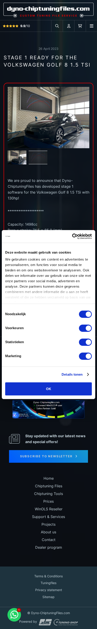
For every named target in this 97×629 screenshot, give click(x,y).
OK (48, 389)
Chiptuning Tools (48, 493)
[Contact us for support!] (14, 615)
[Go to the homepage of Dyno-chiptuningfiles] (48, 10)
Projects (48, 524)
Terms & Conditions (48, 576)
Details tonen (72, 374)
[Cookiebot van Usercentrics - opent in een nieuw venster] (72, 236)
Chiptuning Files (48, 486)
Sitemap (48, 597)
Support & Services (48, 516)
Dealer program (48, 547)
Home (49, 478)
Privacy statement (48, 590)
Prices (48, 501)
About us (48, 532)
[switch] (85, 328)
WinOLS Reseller (48, 509)
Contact (48, 539)
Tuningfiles (48, 583)
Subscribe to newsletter (46, 456)
